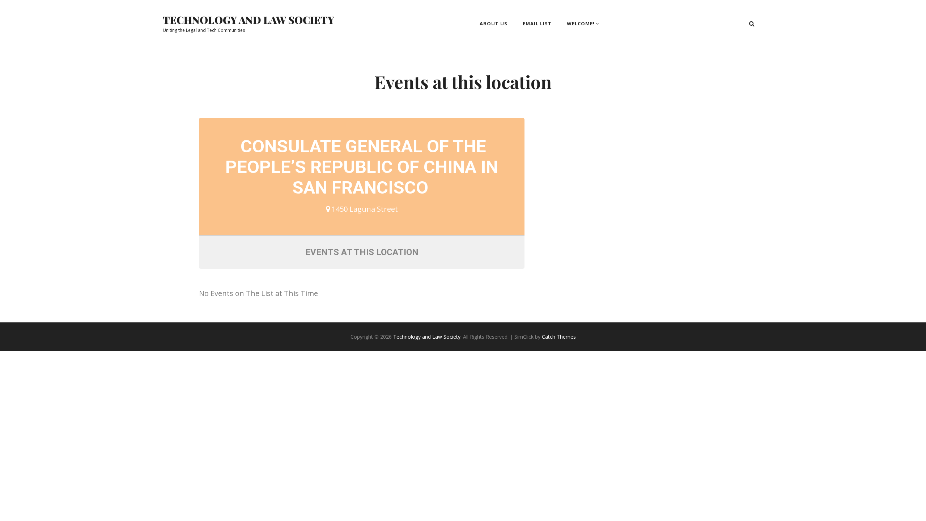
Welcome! (581, 23)
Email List (537, 23)
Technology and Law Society (248, 19)
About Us (493, 23)
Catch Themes (559, 336)
